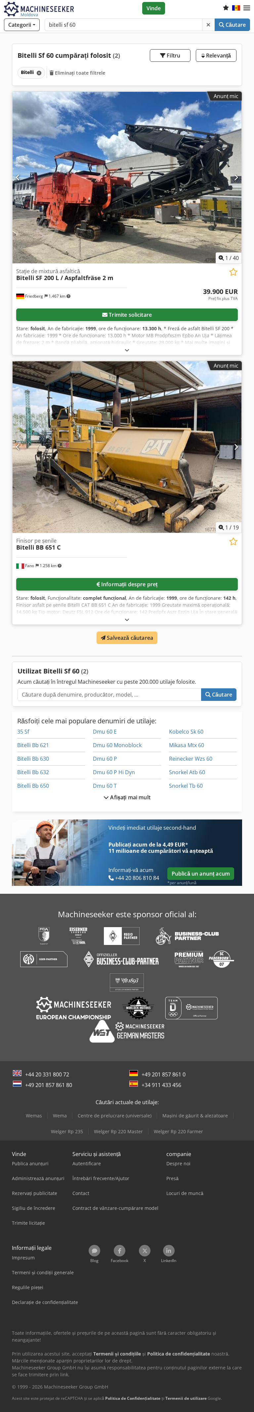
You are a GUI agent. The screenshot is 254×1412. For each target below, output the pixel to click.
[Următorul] (235, 177)
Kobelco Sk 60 (186, 731)
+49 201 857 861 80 (48, 1085)
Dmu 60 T (105, 785)
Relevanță (218, 55)
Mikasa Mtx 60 (186, 745)
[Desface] (127, 350)
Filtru (172, 55)
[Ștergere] (208, 24)
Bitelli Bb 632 (33, 772)
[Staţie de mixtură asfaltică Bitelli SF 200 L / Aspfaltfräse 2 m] (127, 177)
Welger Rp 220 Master (118, 1131)
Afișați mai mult (129, 797)
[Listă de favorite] (226, 8)
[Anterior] (18, 177)
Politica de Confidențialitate (132, 1398)
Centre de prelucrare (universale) (114, 1115)
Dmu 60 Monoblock (117, 745)
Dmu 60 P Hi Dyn (114, 772)
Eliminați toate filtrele (80, 73)
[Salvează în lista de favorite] (233, 272)
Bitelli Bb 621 (33, 745)
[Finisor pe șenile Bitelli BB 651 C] (127, 447)
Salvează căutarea (129, 637)
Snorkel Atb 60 (187, 772)
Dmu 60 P (105, 758)
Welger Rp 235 (67, 1131)
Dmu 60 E (105, 731)
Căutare (235, 24)
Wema (60, 1115)
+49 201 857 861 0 (164, 1074)
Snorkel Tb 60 (186, 785)
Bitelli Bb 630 (33, 758)
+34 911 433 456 (161, 1085)
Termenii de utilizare (186, 1398)
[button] (246, 8)
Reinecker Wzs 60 (190, 758)
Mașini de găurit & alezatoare (195, 1115)
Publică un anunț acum (201, 873)
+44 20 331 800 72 (47, 1074)
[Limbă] (236, 8)
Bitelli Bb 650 (33, 785)
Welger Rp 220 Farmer (178, 1131)
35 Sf (23, 731)
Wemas (34, 1115)
